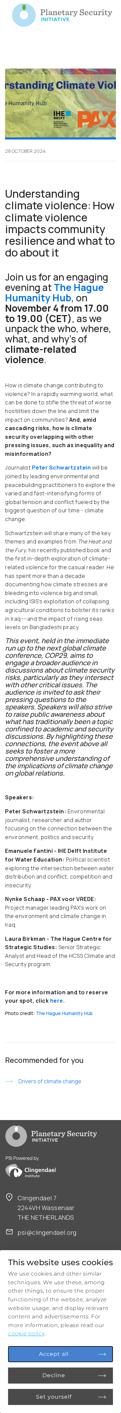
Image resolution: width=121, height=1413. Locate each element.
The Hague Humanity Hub (64, 1013)
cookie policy (26, 1333)
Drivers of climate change (49, 1081)
